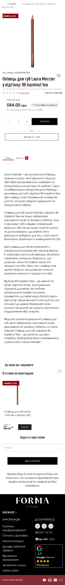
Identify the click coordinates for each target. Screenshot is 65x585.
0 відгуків (24, 92)
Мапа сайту (10, 570)
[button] (9, 512)
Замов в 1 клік (32, 136)
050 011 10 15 (43, 532)
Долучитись (32, 460)
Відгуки (21, 158)
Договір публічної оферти (13, 548)
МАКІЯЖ (11, 4)
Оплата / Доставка (15, 535)
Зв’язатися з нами (14, 565)
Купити (44, 121)
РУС (52, 539)
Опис (8, 158)
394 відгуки (42, 564)
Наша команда (13, 541)
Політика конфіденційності (14, 528)
